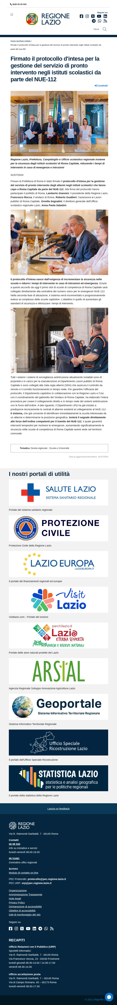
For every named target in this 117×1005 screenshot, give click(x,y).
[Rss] (52, 928)
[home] (50, 19)
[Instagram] (87, 16)
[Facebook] (81, 16)
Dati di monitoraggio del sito (25, 914)
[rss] (105, 21)
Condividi (102, 85)
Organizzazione (18, 890)
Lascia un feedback (59, 808)
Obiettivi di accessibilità (22, 910)
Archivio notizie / (24, 41)
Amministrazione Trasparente (25, 894)
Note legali (15, 898)
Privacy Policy (17, 902)
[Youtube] (99, 16)
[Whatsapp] (99, 21)
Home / (14, 41)
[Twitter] (93, 16)
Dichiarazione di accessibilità (25, 906)
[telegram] (94, 21)
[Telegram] (40, 928)
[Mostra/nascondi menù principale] (13, 14)
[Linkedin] (105, 16)
